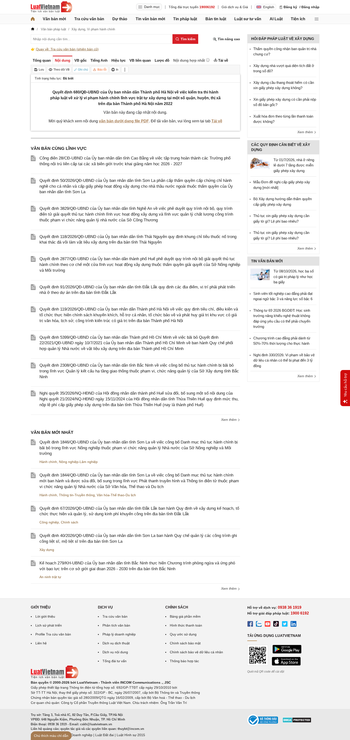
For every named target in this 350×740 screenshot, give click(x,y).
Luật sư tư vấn (247, 19)
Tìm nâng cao (228, 39)
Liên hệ (41, 643)
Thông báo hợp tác (184, 661)
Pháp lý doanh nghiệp (119, 634)
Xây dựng (46, 550)
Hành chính (48, 462)
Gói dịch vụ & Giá (235, 7)
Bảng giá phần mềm (185, 616)
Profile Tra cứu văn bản (53, 634)
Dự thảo (119, 19)
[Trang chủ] (33, 19)
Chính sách (69, 522)
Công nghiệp (49, 522)
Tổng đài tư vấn (114, 661)
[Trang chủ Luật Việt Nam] (51, 7)
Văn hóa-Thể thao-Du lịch (116, 495)
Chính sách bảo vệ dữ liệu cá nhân (196, 652)
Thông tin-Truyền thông (77, 495)
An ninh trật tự (50, 577)
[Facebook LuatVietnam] (250, 624)
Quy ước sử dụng (183, 634)
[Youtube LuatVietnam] (267, 624)
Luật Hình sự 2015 (131, 735)
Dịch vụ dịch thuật (116, 643)
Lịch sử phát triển (48, 625)
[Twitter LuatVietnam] (285, 624)
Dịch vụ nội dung (115, 652)
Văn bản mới (54, 19)
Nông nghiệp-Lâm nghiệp (78, 462)
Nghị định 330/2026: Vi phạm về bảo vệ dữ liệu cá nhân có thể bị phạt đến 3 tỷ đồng (284, 360)
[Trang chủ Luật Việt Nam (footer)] (54, 677)
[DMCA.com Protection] (296, 722)
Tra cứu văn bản (89, 19)
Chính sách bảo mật (185, 643)
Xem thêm (229, 420)
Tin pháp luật (185, 19)
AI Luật (276, 19)
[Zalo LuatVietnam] (259, 624)
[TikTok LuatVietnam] (276, 624)
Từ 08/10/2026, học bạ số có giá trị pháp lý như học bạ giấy (294, 276)
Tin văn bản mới (150, 19)
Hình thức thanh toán (186, 625)
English (268, 7)
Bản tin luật (215, 19)
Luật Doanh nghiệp (77, 735)
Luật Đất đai (104, 735)
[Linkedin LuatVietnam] (293, 624)
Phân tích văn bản (116, 625)
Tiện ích (298, 19)
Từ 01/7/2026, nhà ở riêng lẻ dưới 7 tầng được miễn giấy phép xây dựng (294, 165)
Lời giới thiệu (45, 616)
